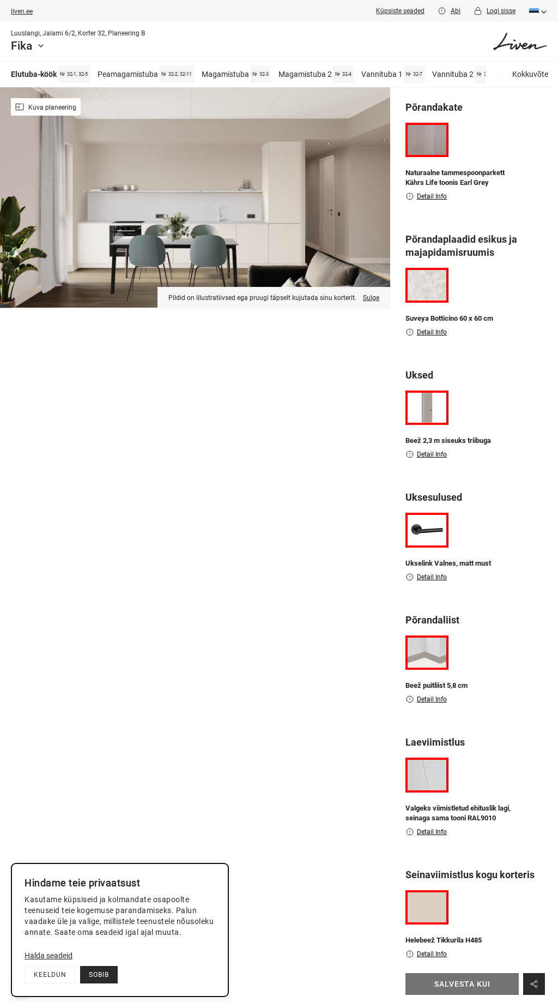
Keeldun (50, 975)
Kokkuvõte (530, 74)
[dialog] (120, 930)
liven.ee (22, 11)
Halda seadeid (48, 955)
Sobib (99, 975)
